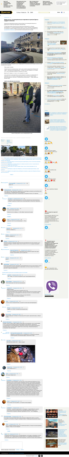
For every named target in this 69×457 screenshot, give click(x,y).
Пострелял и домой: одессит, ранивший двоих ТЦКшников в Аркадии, (56, 73)
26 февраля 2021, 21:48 (20, 183)
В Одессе (49, 62)
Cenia (7, 373)
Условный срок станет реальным (54, 52)
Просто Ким (8, 314)
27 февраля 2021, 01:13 (17, 281)
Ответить (11, 187)
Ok (39, 455)
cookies (36, 455)
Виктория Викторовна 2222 (16, 333)
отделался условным (61, 73)
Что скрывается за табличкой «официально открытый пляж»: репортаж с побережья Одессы (58, 113)
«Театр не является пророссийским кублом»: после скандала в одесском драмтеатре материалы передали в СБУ (58, 120)
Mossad (8, 307)
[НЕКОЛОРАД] (2, 264)
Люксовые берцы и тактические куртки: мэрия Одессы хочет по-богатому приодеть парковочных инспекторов (21, 162)
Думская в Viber (48, 294)
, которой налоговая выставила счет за (55, 96)
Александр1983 (12, 183)
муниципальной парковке (9, 29)
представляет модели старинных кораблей (51, 44)
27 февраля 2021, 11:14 (17, 407)
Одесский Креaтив (14, 250)
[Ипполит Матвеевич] (1, 321)
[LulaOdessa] (3, 380)
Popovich (8, 228)
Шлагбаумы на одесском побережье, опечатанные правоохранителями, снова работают (20, 169)
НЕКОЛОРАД (6, 264)
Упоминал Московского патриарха (54, 99)
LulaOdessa (9, 380)
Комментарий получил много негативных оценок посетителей (14, 272)
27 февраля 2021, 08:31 (16, 314)
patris (6, 434)
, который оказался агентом (58, 63)
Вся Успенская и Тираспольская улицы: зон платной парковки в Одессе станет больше (31, 154)
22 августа (47, 19)
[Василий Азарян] (2, 416)
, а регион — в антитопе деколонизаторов (56, 86)
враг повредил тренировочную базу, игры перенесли (56, 27)
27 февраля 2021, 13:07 (16, 416)
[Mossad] (4, 307)
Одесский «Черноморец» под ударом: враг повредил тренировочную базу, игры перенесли (8, 4)
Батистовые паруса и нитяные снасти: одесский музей (53, 42)
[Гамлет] (3, 257)
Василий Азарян (7, 416)
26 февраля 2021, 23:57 (14, 264)
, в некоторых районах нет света (53, 34)
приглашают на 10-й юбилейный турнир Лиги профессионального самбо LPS (56, 22)
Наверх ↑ (12, 174)
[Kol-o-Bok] (3, 340)
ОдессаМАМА (9, 281)
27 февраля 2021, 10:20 (16, 275)
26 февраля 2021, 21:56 (12, 241)
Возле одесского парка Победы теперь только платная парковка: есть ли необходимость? (19, 167)
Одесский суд (50, 95)
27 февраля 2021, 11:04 (13, 373)
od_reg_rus (10, 198)
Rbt (8, 208)
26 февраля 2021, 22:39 (25, 250)
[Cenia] (3, 375)
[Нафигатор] (4, 369)
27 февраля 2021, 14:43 (15, 401)
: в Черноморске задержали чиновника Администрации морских (56, 59)
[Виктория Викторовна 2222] (5, 333)
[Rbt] (4, 210)
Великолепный (8, 189)
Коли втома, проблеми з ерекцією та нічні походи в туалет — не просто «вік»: (55, 67)
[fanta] (4, 221)
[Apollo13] (4, 274)
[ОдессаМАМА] (3, 283)
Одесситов (49, 22)
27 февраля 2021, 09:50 (16, 340)
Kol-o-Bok (9, 340)
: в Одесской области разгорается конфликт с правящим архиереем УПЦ (56, 100)
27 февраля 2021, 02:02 (17, 288)
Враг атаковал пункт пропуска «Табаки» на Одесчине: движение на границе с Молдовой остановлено (35, 3)
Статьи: (46, 110)
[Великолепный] (2, 190)
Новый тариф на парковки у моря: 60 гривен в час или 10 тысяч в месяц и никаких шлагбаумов (22, 157)
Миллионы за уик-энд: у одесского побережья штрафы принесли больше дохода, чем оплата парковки (18, 154)
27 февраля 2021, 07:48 (15, 307)
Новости (23, 12)
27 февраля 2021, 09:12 (17, 322)
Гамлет (7, 257)
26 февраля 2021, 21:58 (17, 198)
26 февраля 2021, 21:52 (17, 228)
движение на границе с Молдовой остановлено (54, 78)
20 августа (47, 83)
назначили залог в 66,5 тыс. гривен (57, 49)
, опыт (59, 92)
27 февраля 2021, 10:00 (17, 367)
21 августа (47, 38)
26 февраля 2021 (6, 17)
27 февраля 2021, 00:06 (14, 208)
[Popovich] (3, 227)
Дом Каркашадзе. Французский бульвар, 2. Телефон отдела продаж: (61, 3)
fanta (8, 219)
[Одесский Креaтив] (5, 249)
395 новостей (9, 142)
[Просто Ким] (3, 316)
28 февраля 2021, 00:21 (13, 434)
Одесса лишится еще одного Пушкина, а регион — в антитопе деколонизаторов (47, 3)
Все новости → (48, 103)
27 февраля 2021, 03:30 (15, 219)
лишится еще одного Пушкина (56, 85)
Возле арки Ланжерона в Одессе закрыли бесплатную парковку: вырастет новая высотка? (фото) (7, 154)
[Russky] (2, 234)
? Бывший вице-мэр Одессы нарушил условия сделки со (56, 53)
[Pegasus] (2, 241)
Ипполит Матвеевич (7, 322)
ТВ (28, 12)
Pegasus (5, 241)
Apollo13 (9, 275)
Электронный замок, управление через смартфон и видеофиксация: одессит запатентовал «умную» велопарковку (21, 160)
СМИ (31, 12)
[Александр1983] (4, 182)
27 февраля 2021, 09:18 (27, 333)
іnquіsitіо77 (9, 288)
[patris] (2, 434)
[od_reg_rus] (4, 198)
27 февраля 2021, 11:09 (16, 380)
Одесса (48, 85)
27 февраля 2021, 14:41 (13, 424)
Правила (17, 449)
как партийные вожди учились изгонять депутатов (55, 92)
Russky (7, 234)
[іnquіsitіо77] (3, 288)
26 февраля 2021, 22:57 (14, 257)
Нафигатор (9, 367)
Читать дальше (48, 224)
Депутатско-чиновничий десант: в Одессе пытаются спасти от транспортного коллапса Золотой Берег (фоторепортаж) (20, 164)
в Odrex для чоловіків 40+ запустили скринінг (56, 68)
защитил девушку (56, 95)
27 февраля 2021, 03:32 (13, 301)
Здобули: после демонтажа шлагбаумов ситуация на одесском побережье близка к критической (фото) (20, 171)
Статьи (19, 12)
